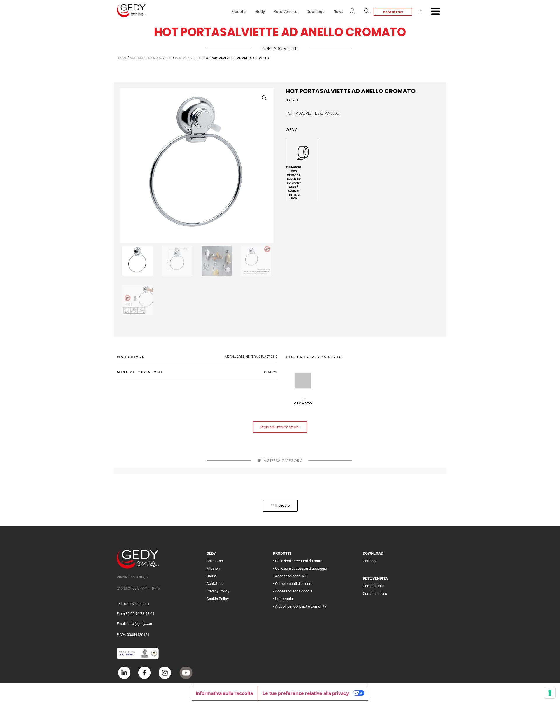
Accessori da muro (146, 58)
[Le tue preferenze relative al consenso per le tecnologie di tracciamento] (549, 692)
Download (316, 11)
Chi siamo (214, 561)
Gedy (260, 11)
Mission (213, 568)
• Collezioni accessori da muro (297, 561)
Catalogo (370, 561)
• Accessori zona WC (290, 576)
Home (122, 58)
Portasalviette (280, 48)
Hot (168, 58)
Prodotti (239, 11)
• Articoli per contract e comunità (299, 606)
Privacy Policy (217, 591)
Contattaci (393, 12)
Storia (211, 576)
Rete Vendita (286, 11)
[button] (264, 98)
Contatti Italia (374, 586)
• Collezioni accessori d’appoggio (300, 568)
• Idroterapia (283, 599)
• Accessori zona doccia (292, 591)
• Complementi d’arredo (292, 583)
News (338, 11)
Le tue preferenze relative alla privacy (305, 693)
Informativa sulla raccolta (224, 693)
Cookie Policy (217, 599)
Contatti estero (375, 593)
